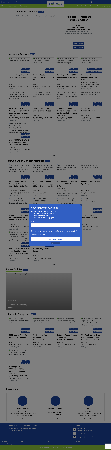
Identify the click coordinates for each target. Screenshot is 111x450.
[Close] (81, 205)
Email (32, 221)
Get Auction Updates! (55, 239)
